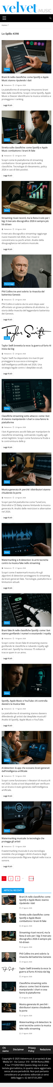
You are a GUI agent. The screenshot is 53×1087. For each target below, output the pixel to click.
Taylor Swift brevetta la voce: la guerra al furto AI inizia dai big (35, 970)
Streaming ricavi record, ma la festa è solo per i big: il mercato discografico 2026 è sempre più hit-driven (26, 221)
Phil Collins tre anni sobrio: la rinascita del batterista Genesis (35, 955)
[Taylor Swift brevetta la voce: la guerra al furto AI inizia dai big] (26, 333)
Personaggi (9, 284)
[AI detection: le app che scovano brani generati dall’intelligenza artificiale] (26, 747)
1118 (31, 878)
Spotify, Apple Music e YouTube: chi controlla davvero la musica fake (24, 702)
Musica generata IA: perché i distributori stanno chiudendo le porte (34, 1007)
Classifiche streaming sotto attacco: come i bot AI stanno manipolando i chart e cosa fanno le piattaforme (25, 419)
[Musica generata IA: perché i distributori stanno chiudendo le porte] (26, 469)
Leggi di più (7, 105)
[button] (50, 18)
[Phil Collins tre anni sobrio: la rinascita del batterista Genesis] (26, 271)
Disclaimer (18, 1049)
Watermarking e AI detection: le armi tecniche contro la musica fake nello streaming (25, 561)
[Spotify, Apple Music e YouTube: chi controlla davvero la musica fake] (26, 680)
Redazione (45, 1049)
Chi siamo (5, 1049)
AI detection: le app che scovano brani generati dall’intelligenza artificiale (26, 769)
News (7, 69)
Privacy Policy (32, 1049)
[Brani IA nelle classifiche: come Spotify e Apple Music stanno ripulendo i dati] (26, 56)
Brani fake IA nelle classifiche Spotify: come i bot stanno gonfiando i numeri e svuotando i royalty (26, 632)
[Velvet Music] (26, 6)
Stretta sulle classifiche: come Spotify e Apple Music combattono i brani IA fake (25, 149)
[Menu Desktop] (4, 18)
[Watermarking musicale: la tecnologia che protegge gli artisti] (26, 818)
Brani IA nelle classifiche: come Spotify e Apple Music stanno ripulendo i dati (25, 79)
